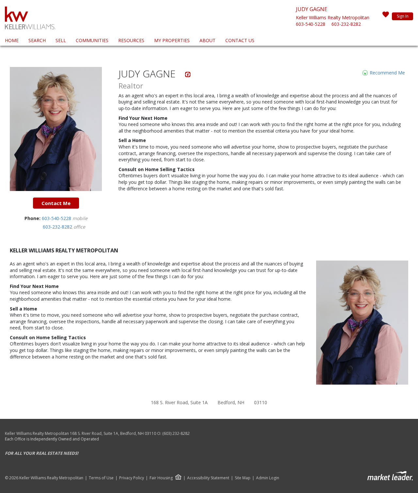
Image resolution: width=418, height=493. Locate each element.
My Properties (172, 40)
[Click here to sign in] (386, 16)
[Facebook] (188, 75)
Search (37, 40)
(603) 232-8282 (176, 433)
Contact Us (239, 40)
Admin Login (267, 478)
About (208, 40)
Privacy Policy (131, 478)
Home (12, 40)
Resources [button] (131, 40)
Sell (61, 40)
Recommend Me (386, 73)
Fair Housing (161, 478)
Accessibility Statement (208, 478)
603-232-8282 (346, 24)
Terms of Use (101, 478)
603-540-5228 (310, 24)
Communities (92, 40)
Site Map (242, 478)
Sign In (403, 16)
